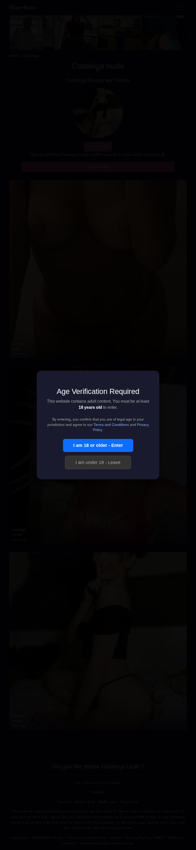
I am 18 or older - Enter (98, 445)
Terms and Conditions (111, 425)
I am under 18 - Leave (98, 462)
